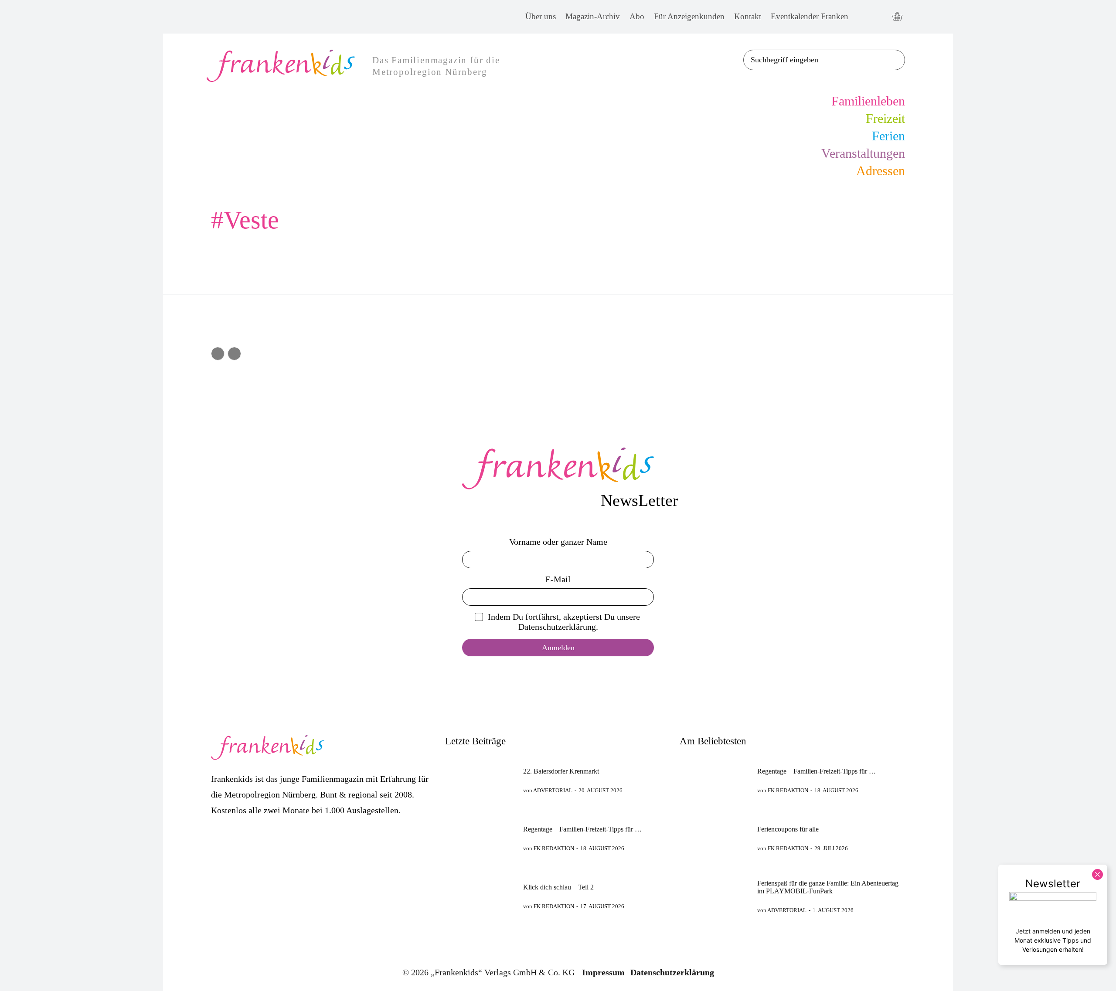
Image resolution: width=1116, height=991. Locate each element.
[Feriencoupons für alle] (715, 838)
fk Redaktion (554, 848)
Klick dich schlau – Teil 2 (558, 887)
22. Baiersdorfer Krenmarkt (561, 771)
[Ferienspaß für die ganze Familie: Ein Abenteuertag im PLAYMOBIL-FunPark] (715, 896)
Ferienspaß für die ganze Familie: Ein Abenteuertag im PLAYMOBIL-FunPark (827, 887)
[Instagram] (879, 17)
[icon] (897, 17)
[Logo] (558, 468)
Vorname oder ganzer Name (558, 541)
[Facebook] (863, 17)
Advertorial (552, 790)
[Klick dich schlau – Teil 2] (480, 896)
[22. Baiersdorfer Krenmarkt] (480, 780)
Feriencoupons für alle (788, 829)
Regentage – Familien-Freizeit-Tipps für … (582, 829)
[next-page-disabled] (234, 353)
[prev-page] (218, 353)
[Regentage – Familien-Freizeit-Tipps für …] (480, 838)
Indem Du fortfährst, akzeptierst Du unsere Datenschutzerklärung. (564, 621)
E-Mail (558, 579)
